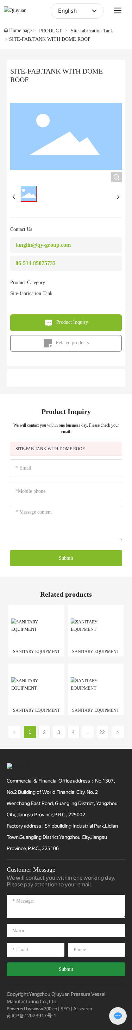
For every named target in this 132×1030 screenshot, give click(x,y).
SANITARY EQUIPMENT (36, 651)
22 (102, 732)
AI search (82, 1008)
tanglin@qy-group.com (43, 245)
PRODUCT (50, 30)
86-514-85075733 (35, 263)
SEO (65, 1008)
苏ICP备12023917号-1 (31, 1015)
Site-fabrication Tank (92, 30)
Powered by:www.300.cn (32, 1008)
